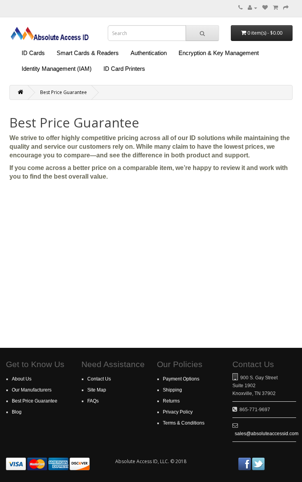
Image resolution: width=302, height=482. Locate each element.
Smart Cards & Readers (88, 53)
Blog (17, 412)
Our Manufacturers (32, 390)
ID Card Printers (124, 68)
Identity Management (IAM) (57, 68)
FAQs (93, 401)
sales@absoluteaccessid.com (266, 433)
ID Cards (33, 53)
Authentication (149, 53)
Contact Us (99, 379)
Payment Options (181, 379)
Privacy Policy (178, 412)
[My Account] (252, 7)
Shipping (172, 390)
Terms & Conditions (183, 423)
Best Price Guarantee (63, 92)
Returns (171, 401)
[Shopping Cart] (275, 7)
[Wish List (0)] (265, 7)
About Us (21, 379)
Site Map (96, 390)
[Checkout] (286, 7)
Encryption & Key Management (219, 53)
